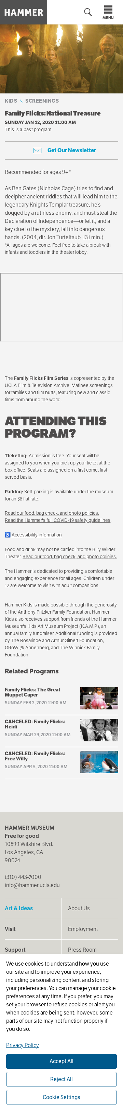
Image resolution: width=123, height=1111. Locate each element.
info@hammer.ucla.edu (32, 885)
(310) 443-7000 (23, 877)
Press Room (82, 949)
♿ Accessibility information (33, 535)
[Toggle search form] (88, 12)
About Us (79, 908)
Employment (83, 929)
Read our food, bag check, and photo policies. (52, 513)
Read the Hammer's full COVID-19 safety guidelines (57, 520)
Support (15, 949)
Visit (10, 929)
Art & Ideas (19, 908)
